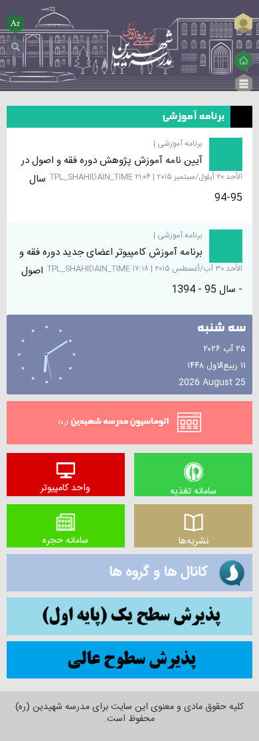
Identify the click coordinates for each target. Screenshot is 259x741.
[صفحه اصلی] (243, 61)
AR (16, 23)
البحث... (16, 42)
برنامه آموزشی (180, 143)
